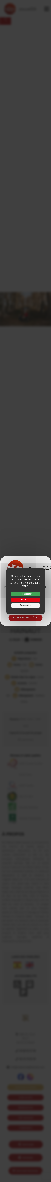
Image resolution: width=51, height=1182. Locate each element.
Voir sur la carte (25, 1087)
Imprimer (27, 1157)
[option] (25, 309)
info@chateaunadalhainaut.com (27, 1067)
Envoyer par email (27, 1171)
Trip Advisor (25, 1117)
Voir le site (25, 1097)
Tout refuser (25, 599)
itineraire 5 (25, 1128)
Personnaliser (25, 605)
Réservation (25, 1107)
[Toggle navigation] (46, 8)
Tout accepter (25, 594)
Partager (28, 1144)
